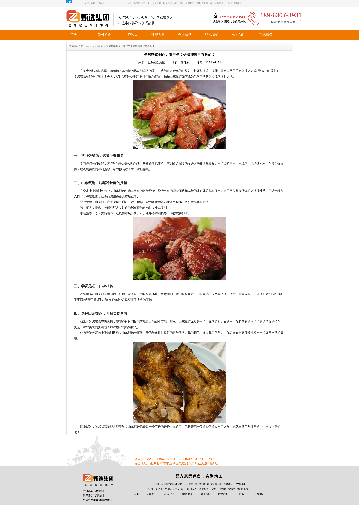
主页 (87, 46)
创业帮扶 (185, 34)
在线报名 (265, 34)
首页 (73, 34)
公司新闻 (239, 34)
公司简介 (104, 34)
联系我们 (212, 34)
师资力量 (158, 34)
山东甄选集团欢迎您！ (93, 3)
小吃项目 (131, 34)
